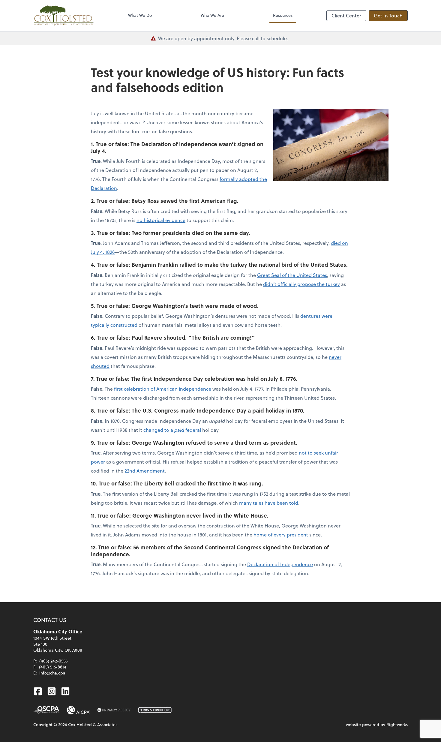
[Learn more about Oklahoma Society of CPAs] (46, 710)
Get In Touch (388, 15)
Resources (282, 15)
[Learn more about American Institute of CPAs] (78, 710)
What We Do (140, 15)
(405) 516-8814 (52, 667)
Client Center (346, 15)
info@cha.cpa (52, 673)
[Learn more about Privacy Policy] (114, 710)
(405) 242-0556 (53, 661)
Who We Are (212, 15)
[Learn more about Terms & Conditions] (155, 710)
